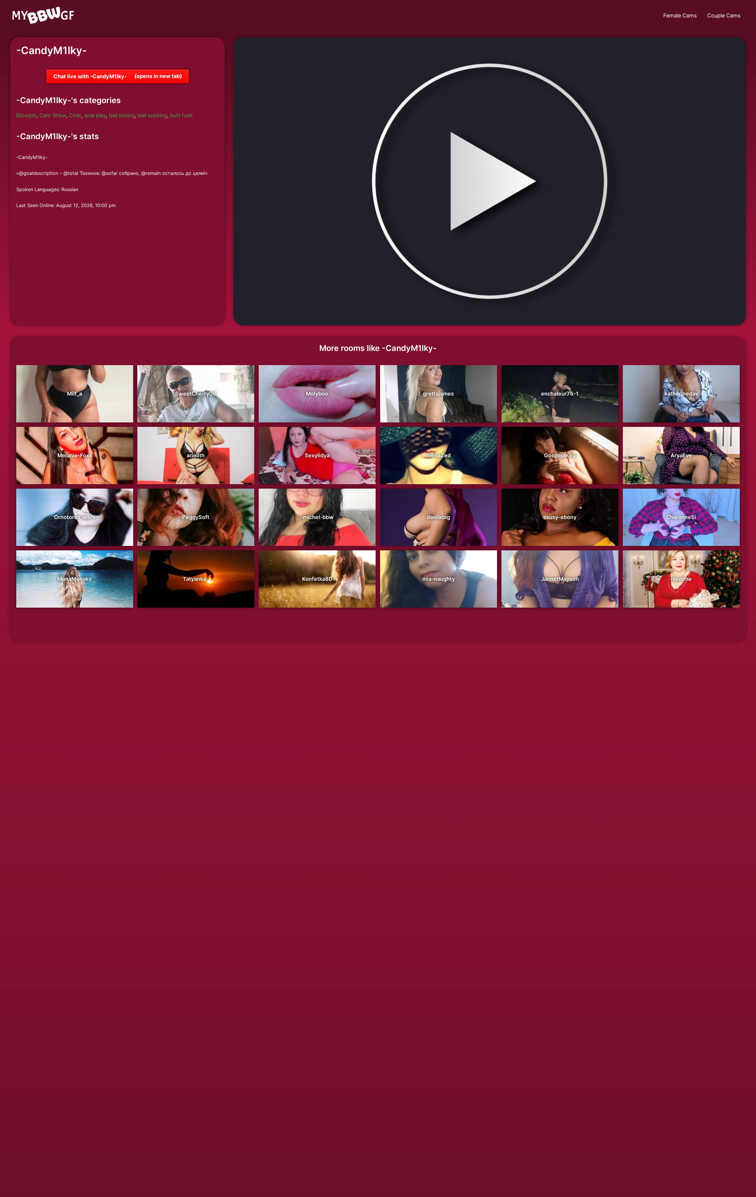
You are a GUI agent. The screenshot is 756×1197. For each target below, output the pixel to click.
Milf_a (74, 394)
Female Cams (680, 15)
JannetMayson (560, 579)
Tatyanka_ (195, 579)
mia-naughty (438, 579)
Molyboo (317, 394)
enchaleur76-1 (560, 394)
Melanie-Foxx (74, 455)
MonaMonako (74, 579)
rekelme (681, 579)
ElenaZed (438, 455)
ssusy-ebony (559, 517)
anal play (95, 115)
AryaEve (681, 455)
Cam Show (52, 115)
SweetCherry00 (195, 394)
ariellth (196, 455)
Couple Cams (723, 15)
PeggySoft (195, 517)
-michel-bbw (317, 517)
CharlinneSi (681, 517)
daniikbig (438, 517)
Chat (75, 115)
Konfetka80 (317, 579)
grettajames (438, 394)
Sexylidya (317, 455)
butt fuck (181, 115)
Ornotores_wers (74, 517)
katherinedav (681, 394)
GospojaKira (560, 455)
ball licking (122, 115)
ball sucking (152, 115)
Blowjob (26, 115)
